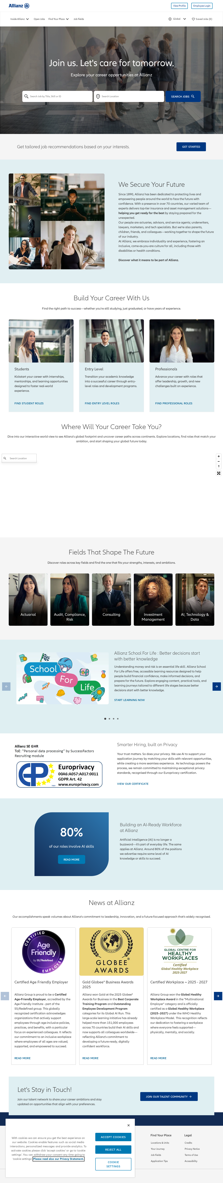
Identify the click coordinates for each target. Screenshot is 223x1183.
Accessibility (191, 1161)
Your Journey (158, 1148)
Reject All (113, 1149)
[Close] (128, 1125)
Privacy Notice (192, 1148)
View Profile (179, 5)
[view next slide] (217, 686)
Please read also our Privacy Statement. (58, 1159)
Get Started (191, 146)
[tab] (105, 719)
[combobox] (57, 96)
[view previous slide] (6, 686)
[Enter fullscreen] (218, 473)
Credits (188, 1142)
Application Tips (159, 1161)
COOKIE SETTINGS (113, 1164)
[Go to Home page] (19, 5)
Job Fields (79, 19)
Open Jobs (39, 19)
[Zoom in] (218, 456)
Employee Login (201, 5)
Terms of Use (191, 1155)
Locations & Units (160, 1142)
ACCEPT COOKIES (113, 1137)
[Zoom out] (218, 461)
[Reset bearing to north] (218, 466)
